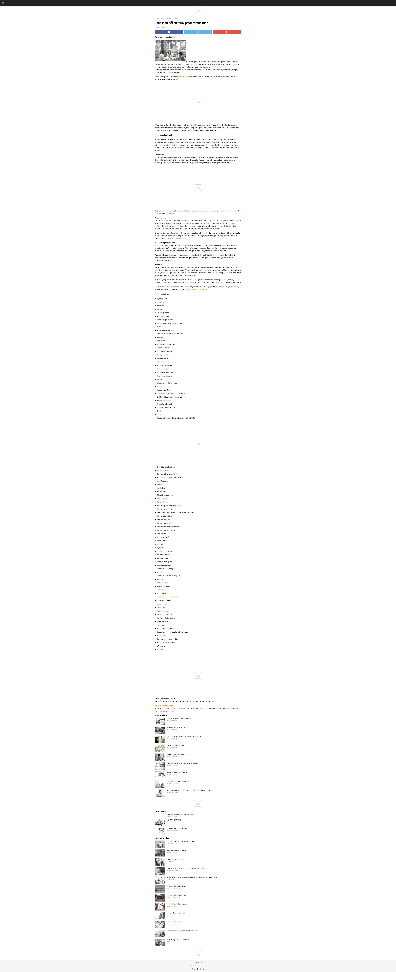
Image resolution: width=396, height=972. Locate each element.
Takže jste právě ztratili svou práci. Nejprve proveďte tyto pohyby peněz (190, 790)
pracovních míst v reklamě (197, 290)
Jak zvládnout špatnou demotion (177, 772)
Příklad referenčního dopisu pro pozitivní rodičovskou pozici (186, 868)
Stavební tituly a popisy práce (176, 745)
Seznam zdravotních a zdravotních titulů (180, 781)
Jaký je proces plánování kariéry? (177, 727)
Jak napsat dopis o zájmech (176, 913)
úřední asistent (162, 302)
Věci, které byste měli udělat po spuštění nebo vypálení (184, 736)
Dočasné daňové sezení (174, 922)
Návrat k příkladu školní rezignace (177, 904)
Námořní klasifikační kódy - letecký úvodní (180, 814)
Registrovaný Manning (174, 820)
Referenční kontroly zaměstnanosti (178, 754)
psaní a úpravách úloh (178, 238)
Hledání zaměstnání (160, 18)
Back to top (198, 962)
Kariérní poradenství (172, 18)
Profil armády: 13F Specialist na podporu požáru (182, 931)
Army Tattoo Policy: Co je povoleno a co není (181, 841)
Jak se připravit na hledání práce (177, 829)
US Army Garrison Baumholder (176, 886)
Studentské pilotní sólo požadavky (178, 940)
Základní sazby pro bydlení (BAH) (177, 859)
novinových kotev (183, 77)
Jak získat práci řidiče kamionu (176, 850)
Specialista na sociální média (167, 597)
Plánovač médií (162, 502)
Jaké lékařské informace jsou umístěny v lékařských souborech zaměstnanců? (192, 877)
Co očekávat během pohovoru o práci (179, 718)
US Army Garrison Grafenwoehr (177, 895)
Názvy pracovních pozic (164, 706)
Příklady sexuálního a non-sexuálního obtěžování (182, 763)
